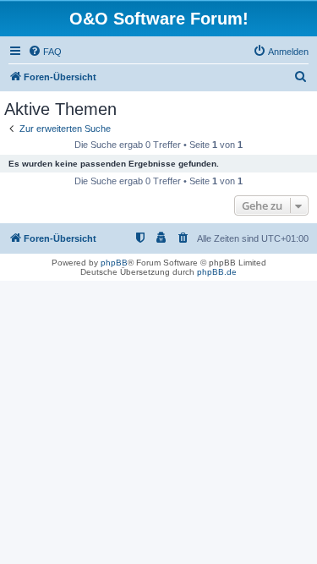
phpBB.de (217, 272)
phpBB (114, 262)
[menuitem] (45, 51)
